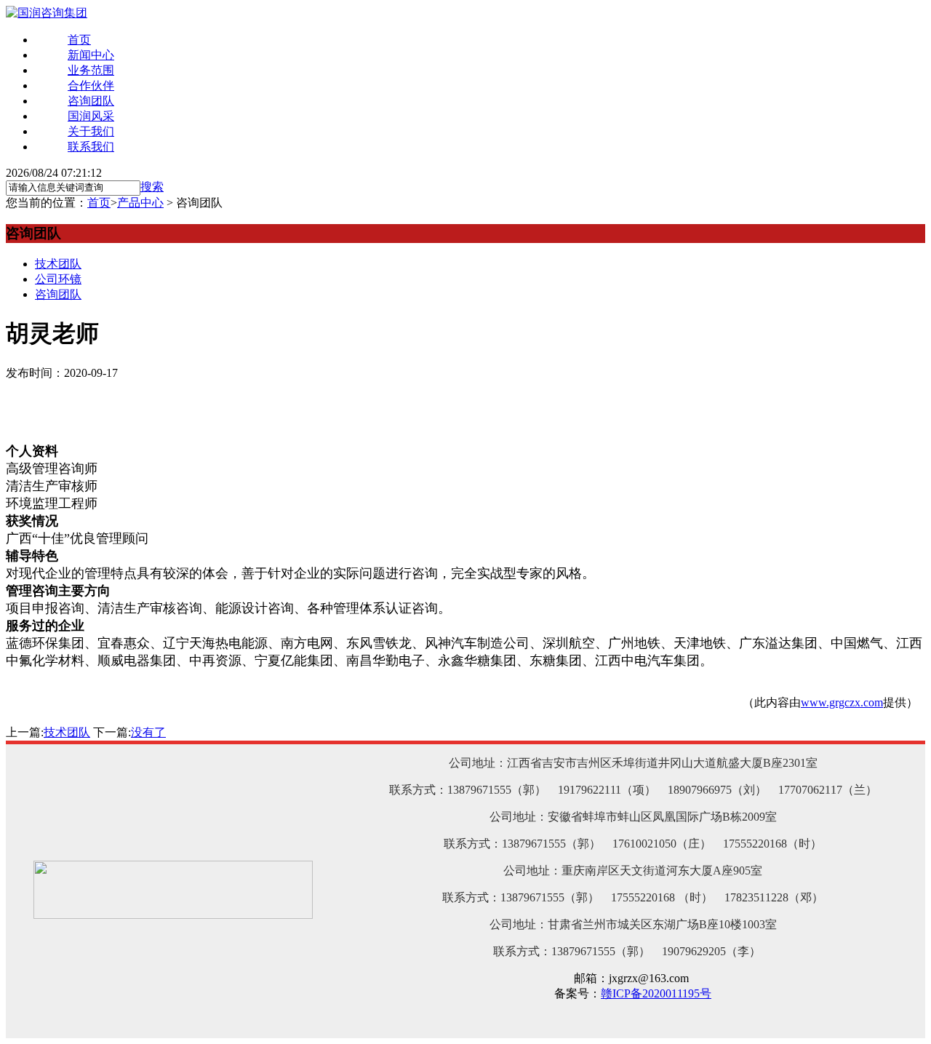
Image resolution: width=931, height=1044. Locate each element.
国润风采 (91, 116)
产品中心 (140, 202)
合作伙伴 (91, 85)
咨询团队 (91, 101)
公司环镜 (58, 279)
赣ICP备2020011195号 (656, 993)
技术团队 (58, 264)
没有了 (148, 732)
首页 (79, 39)
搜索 (152, 186)
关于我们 (91, 131)
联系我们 (91, 146)
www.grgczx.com (842, 702)
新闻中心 (91, 55)
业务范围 (91, 70)
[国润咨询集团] (46, 13)
